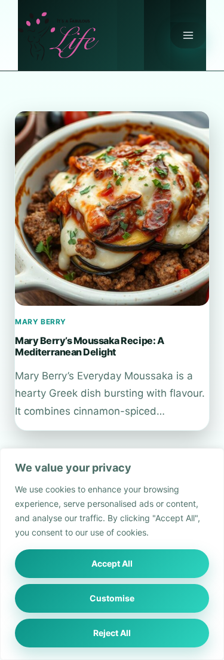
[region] (112, 554)
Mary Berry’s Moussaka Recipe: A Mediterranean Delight (89, 345)
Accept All (112, 563)
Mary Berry (40, 321)
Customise (112, 598)
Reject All (112, 633)
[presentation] (112, 208)
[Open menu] (188, 35)
